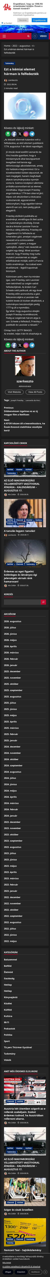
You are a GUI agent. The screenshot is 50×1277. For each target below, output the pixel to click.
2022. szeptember (13, 916)
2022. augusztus (12, 922)
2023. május (10, 865)
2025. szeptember (13, 690)
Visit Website (14, 391)
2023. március (11, 878)
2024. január (10, 815)
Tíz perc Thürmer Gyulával (18, 1047)
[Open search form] (28, 36)
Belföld (10, 469)
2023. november (12, 828)
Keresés (8, 594)
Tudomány (9, 63)
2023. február (11, 884)
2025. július (10, 702)
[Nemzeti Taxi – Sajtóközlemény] (25, 1232)
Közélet (19, 469)
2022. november (12, 903)
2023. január (10, 890)
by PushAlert (8, 23)
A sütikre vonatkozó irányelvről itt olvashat (21, 1266)
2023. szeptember (13, 840)
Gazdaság (9, 978)
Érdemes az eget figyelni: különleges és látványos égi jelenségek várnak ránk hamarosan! (20, 576)
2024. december (12, 746)
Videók (7, 1060)
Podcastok (9, 1028)
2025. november (12, 677)
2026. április (10, 646)
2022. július (10, 928)
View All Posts (35, 391)
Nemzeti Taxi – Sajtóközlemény (22, 1250)
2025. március (11, 727)
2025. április (10, 721)
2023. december (12, 822)
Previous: (21, 411)
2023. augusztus (12, 847)
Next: (24, 425)
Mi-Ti (6, 1022)
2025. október (11, 683)
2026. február (11, 658)
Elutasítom (21, 1272)
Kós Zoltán (12, 494)
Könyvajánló (10, 997)
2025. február (11, 734)
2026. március (11, 652)
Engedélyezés (39, 20)
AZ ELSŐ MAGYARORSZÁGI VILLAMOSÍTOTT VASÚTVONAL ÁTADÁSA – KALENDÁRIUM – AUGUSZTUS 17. (22, 485)
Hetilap (8, 984)
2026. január (10, 665)
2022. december (12, 897)
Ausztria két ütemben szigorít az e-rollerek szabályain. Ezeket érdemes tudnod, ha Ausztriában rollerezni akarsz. (25, 1113)
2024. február (11, 809)
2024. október (11, 759)
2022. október (11, 909)
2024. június (10, 784)
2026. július (10, 627)
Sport (7, 1041)
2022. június (10, 934)
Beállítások (35, 1272)
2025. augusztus (12, 696)
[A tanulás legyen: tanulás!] (25, 513)
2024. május (10, 790)
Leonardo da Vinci (33, 400)
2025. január (10, 740)
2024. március (11, 803)
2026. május (10, 640)
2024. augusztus (12, 771)
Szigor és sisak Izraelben (18, 1209)
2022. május (10, 941)
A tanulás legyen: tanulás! (19, 530)
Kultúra (39, 520)
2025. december (12, 671)
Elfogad (8, 1272)
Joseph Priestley (17, 400)
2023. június (10, 859)
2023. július (10, 853)
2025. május (10, 715)
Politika (10, 524)
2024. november (12, 753)
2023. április (10, 872)
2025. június (10, 709)
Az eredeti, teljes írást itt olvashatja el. (23, 333)
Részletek (7, 1262)
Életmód (19, 520)
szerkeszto (13, 80)
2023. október (11, 834)
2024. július (10, 778)
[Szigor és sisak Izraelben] (25, 1192)
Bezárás (23, 20)
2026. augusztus (12, 621)
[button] (4, 36)
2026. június (10, 633)
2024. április (10, 796)
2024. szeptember (13, 765)
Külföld (28, 469)
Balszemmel (10, 959)
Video (43, 36)
